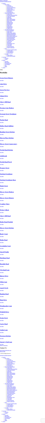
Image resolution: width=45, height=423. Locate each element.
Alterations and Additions (9, 29)
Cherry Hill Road (10, 30)
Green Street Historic (11, 16)
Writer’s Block (9, 55)
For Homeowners (8, 63)
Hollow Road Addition (11, 32)
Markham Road (10, 22)
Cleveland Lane (10, 11)
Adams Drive (9, 14)
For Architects (7, 64)
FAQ (6, 65)
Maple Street (9, 18)
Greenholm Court (10, 40)
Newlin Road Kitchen (11, 37)
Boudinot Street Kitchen (11, 33)
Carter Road (9, 45)
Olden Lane (9, 25)
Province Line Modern (11, 7)
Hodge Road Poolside (11, 56)
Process (3, 60)
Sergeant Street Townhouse (12, 15)
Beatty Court (9, 21)
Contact (3, 67)
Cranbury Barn (10, 50)
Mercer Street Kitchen (11, 39)
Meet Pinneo (7, 62)
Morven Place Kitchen (11, 35)
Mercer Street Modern (11, 19)
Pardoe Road (9, 31)
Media (6, 66)
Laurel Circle (9, 41)
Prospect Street (10, 8)
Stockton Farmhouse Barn (12, 49)
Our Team (4, 57)
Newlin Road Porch (10, 38)
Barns (6, 48)
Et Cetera (6, 53)
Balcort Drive (9, 24)
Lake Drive (9, 5)
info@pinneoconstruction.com (5, 350)
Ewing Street (9, 44)
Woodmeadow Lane (11, 43)
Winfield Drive (10, 27)
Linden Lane (9, 28)
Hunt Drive (9, 42)
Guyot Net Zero (10, 6)
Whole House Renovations (10, 12)
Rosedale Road (10, 23)
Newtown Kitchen (10, 46)
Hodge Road (9, 10)
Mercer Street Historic (11, 20)
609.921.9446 (2, 351)
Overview (6, 58)
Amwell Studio (10, 52)
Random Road (9, 26)
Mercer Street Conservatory (12, 36)
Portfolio (4, 3)
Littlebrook (9, 17)
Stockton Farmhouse (11, 9)
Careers (6, 59)
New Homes (7, 4)
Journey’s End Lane (10, 47)
